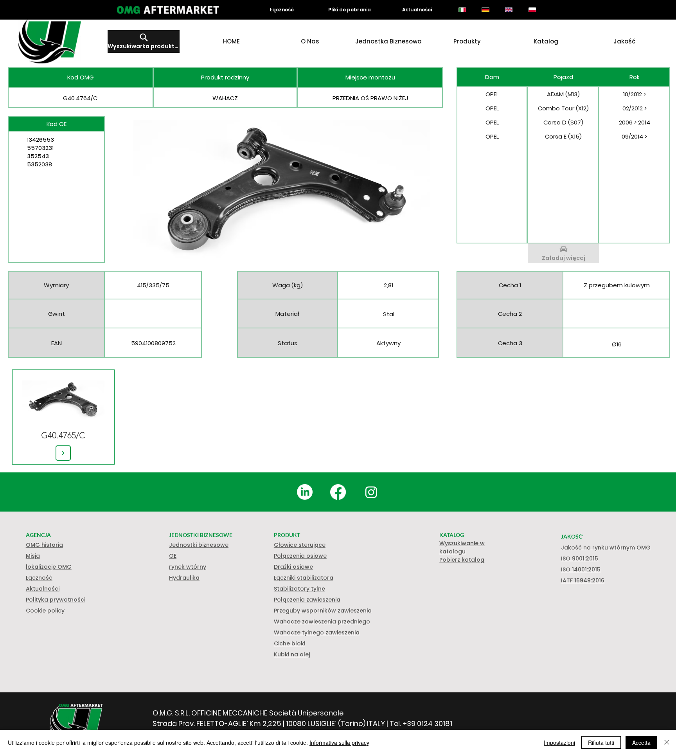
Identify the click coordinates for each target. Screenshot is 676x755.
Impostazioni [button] (559, 742)
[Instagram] (371, 492)
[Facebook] (338, 492)
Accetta (641, 742)
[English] (508, 10)
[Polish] (532, 10)
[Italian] (462, 10)
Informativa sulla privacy (339, 742)
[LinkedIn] (305, 492)
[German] (485, 10)
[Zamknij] (666, 742)
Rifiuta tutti (601, 742)
